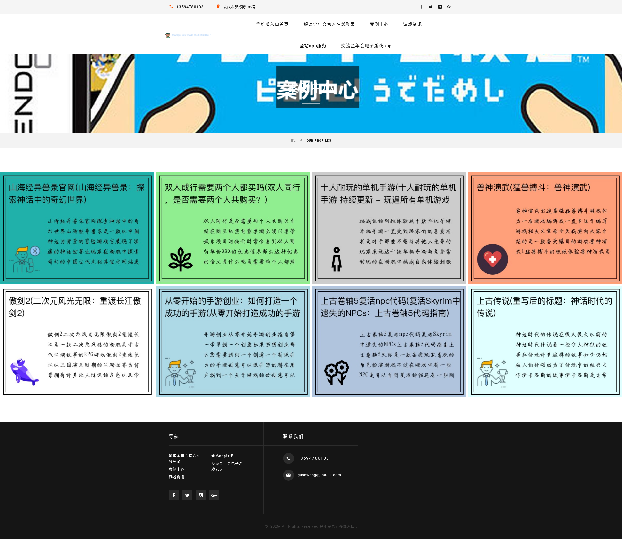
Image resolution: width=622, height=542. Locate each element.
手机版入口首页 (272, 24)
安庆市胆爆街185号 (240, 7)
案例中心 (379, 24)
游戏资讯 (412, 24)
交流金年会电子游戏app (366, 45)
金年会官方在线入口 (337, 526)
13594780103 (190, 7)
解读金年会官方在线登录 (329, 24)
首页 (294, 140)
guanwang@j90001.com (319, 475)
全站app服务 (313, 45)
